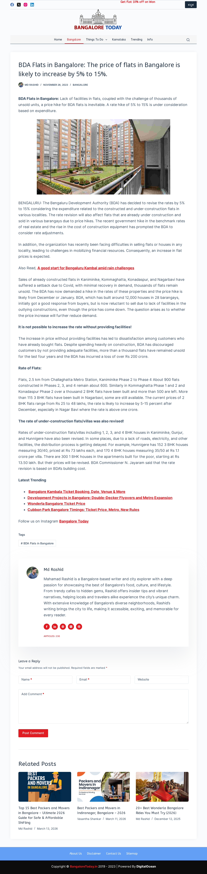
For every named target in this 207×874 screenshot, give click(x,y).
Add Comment (32, 694)
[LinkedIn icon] (55, 627)
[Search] (188, 39)
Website (143, 679)
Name (26, 679)
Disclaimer (94, 853)
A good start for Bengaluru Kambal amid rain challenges (85, 268)
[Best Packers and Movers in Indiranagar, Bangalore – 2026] (103, 787)
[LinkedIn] (32, 4)
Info (150, 39)
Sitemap (132, 853)
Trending (136, 39)
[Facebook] (12, 4)
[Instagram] (25, 4)
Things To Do (94, 39)
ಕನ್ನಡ (191, 4)
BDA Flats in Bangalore (37, 543)
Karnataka (119, 39)
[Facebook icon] (47, 627)
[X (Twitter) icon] (71, 627)
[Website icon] (63, 627)
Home (58, 39)
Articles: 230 (52, 636)
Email (84, 679)
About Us (76, 853)
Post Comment (33, 733)
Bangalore (74, 39)
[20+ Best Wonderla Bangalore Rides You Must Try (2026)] (162, 787)
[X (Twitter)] (19, 4)
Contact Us (113, 853)
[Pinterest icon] (79, 627)
